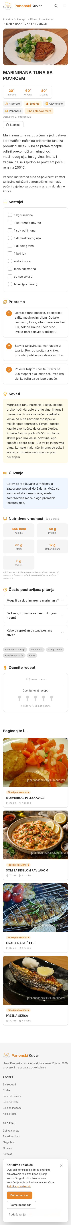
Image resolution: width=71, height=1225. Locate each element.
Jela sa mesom (12, 1107)
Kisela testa (10, 1113)
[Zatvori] (61, 1165)
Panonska (15, 110)
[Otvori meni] (64, 6)
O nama (7, 1148)
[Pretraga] (56, 6)
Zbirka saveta (11, 1130)
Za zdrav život (11, 1136)
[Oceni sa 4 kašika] (43, 698)
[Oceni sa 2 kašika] (27, 698)
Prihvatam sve (19, 1195)
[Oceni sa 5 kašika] (51, 698)
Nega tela (9, 1142)
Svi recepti (9, 1084)
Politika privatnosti (19, 1186)
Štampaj (15, 124)
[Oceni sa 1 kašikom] (19, 698)
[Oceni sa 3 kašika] (35, 698)
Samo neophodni (21, 1204)
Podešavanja (17, 1214)
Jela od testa (11, 1102)
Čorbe (7, 1090)
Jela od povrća (12, 1096)
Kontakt (7, 1154)
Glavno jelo (56, 103)
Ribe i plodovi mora (39, 110)
